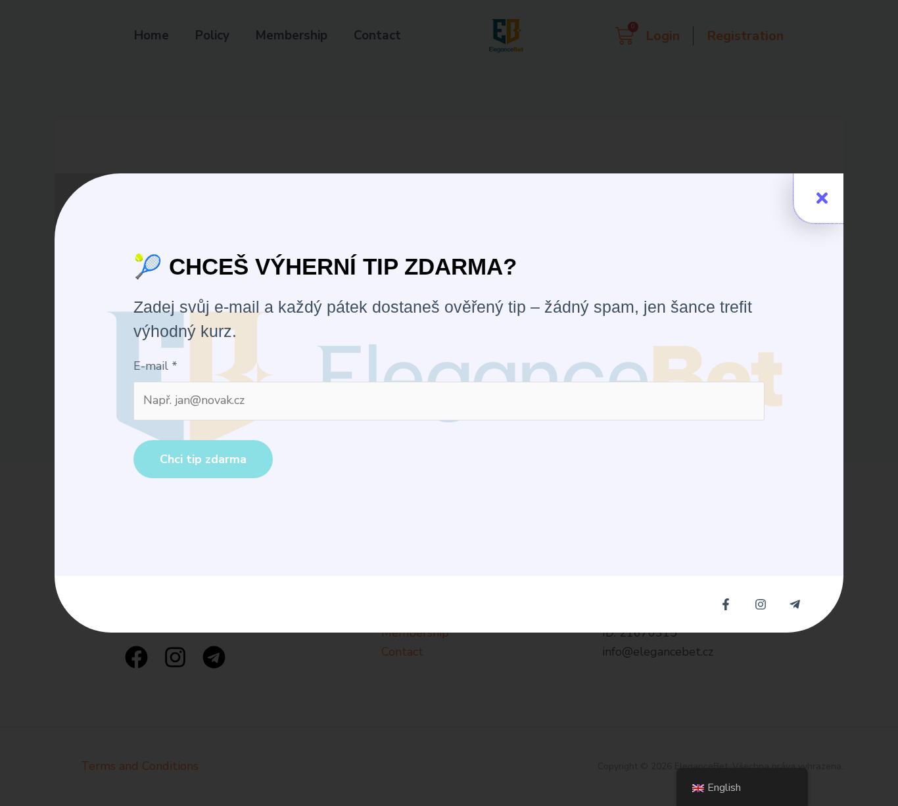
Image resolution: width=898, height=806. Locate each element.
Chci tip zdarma (203, 459)
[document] (449, 403)
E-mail (155, 366)
